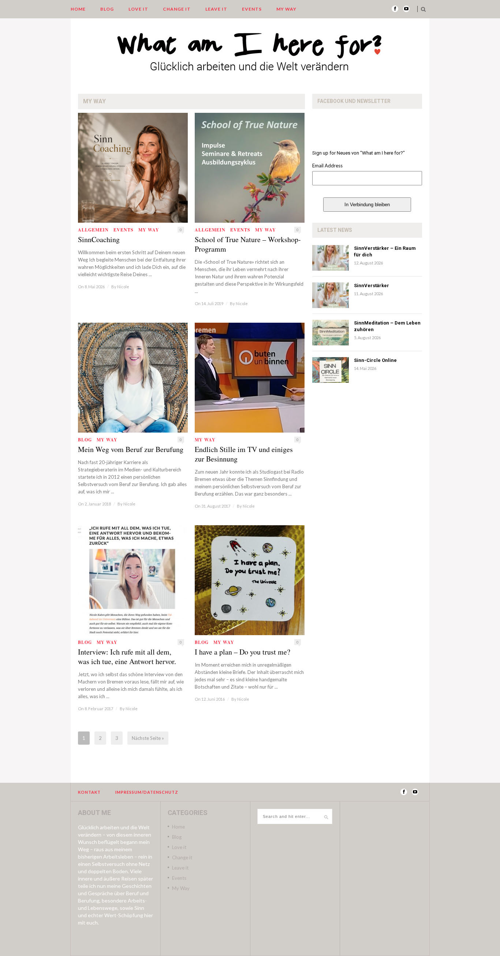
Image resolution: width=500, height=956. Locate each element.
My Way (286, 9)
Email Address (327, 165)
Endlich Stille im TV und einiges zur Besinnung (244, 454)
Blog (107, 9)
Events (252, 9)
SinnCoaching (99, 239)
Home (78, 9)
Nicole (123, 286)
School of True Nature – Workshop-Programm (248, 244)
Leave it (216, 9)
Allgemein (93, 230)
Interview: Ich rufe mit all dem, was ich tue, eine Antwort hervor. (127, 656)
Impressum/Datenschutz (146, 792)
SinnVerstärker (371, 285)
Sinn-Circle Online (375, 360)
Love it (138, 9)
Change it (177, 9)
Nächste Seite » (148, 738)
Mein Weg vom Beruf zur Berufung (130, 449)
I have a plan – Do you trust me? (242, 652)
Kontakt (89, 792)
